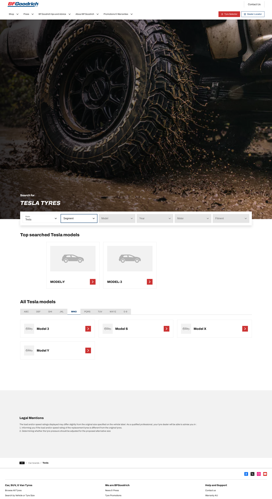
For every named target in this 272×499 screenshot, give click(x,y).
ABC (26, 311)
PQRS (87, 311)
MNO (74, 311)
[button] (55, 218)
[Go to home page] (23, 4)
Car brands (33, 463)
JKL (62, 311)
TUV (100, 311)
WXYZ (113, 311)
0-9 (125, 311)
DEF (38, 311)
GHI (50, 311)
